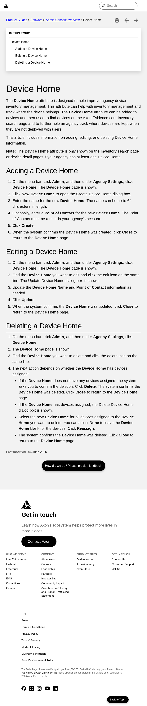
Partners (46, 573)
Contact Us (118, 559)
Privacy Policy (29, 633)
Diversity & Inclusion (33, 653)
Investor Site (48, 578)
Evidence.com (85, 559)
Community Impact (52, 583)
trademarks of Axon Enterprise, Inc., (39, 672)
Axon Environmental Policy (37, 660)
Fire (8, 573)
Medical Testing (30, 647)
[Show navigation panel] (6, 5)
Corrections (13, 583)
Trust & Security (31, 640)
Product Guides (16, 20)
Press (24, 620)
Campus (11, 588)
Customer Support (123, 564)
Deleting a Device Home (32, 62)
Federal (11, 564)
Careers (46, 564)
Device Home (20, 42)
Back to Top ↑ (118, 699)
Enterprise (12, 568)
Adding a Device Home (31, 48)
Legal (24, 613)
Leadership (48, 568)
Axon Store (83, 568)
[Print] (117, 20)
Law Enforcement (16, 559)
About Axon (48, 559)
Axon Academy (86, 564)
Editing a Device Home (31, 55)
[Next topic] (136, 20)
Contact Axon (39, 541)
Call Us (116, 568)
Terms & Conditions (33, 626)
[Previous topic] (126, 20)
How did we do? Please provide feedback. (73, 465)
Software (36, 20)
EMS (9, 578)
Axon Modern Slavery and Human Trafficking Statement (55, 591)
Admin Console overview (63, 20)
